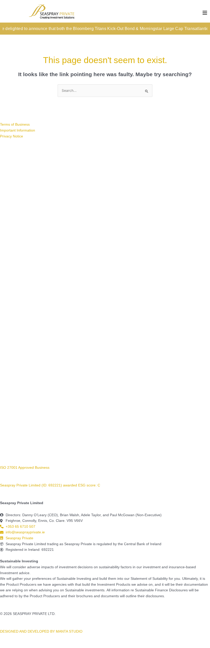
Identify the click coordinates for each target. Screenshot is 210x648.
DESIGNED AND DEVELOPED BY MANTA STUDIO (41, 631)
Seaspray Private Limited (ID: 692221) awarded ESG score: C (50, 485)
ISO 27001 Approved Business (24, 468)
